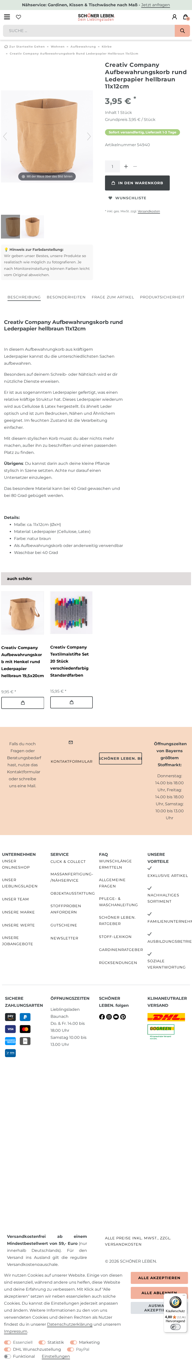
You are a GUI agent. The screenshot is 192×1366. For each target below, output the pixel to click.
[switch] (175, 1327)
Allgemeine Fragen (112, 883)
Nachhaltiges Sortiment (163, 898)
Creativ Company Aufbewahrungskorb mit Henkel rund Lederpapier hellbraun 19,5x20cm (22, 661)
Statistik (56, 1342)
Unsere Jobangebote (17, 940)
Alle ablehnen (159, 1293)
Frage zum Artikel (113, 297)
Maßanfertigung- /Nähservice (72, 877)
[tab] (24, 297)
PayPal (82, 1349)
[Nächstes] (89, 136)
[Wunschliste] (18, 17)
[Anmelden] (174, 17)
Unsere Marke (18, 912)
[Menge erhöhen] (126, 166)
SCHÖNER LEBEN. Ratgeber (117, 920)
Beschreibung (24, 297)
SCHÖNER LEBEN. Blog (120, 758)
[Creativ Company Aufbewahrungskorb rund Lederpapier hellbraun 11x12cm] (13, 227)
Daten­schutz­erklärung (69, 1324)
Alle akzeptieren (159, 1278)
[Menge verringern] (135, 166)
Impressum (15, 1331)
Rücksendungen (118, 962)
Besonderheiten (66, 297)
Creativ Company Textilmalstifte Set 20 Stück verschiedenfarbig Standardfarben (69, 661)
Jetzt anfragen (155, 5)
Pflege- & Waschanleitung (118, 901)
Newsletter (64, 938)
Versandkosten (149, 211)
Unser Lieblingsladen (20, 883)
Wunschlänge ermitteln (115, 864)
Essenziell (22, 1342)
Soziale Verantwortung (167, 964)
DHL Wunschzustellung (37, 1349)
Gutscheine (63, 925)
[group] (23, 613)
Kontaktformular (71, 761)
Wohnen (58, 46)
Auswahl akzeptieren (159, 1307)
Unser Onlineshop (16, 864)
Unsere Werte (18, 925)
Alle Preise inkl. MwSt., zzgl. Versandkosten (138, 1241)
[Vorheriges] (5, 136)
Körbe (107, 46)
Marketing (89, 1342)
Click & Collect (68, 861)
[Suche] (182, 31)
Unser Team (15, 899)
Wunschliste (130, 198)
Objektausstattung (72, 893)
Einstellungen (56, 1356)
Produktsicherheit (162, 297)
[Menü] (184, 1296)
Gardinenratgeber (121, 949)
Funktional (24, 1356)
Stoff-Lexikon (115, 936)
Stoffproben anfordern (65, 909)
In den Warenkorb (140, 183)
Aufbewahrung (83, 46)
